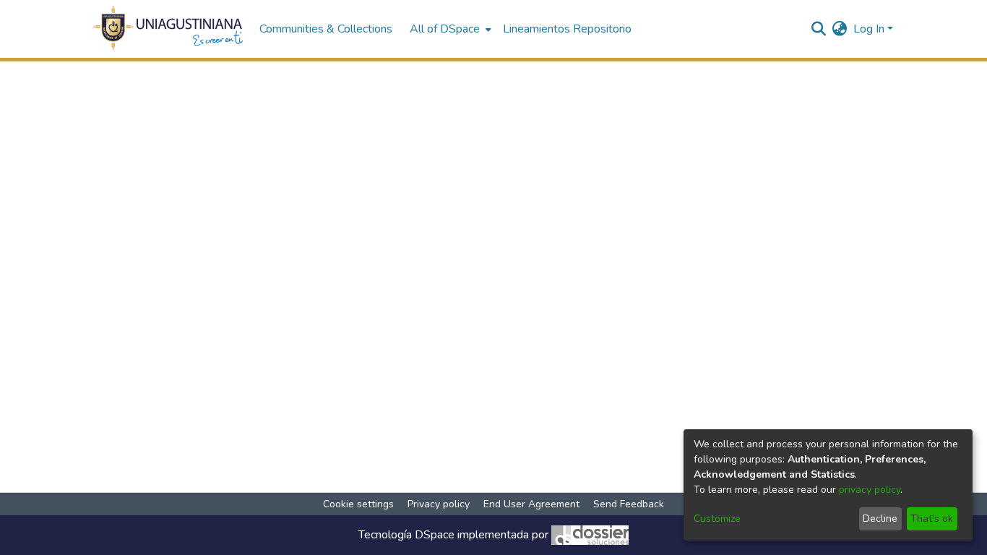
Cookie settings (358, 504)
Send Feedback (628, 504)
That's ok (931, 518)
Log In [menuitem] (868, 29)
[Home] (168, 28)
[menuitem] (449, 29)
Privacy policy (439, 504)
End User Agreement (531, 504)
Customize (717, 518)
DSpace (434, 535)
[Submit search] (819, 29)
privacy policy (869, 489)
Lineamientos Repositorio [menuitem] (567, 29)
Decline (880, 518)
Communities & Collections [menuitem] (325, 29)
